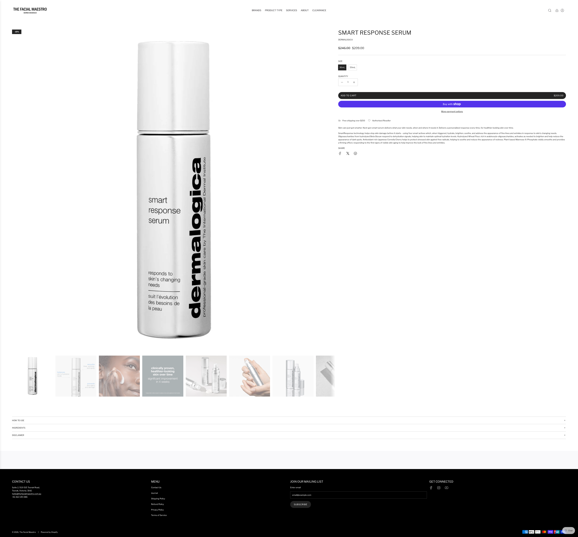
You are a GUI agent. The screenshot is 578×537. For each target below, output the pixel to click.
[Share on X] (347, 154)
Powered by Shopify (49, 532)
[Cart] (557, 10)
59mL (353, 67)
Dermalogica (345, 39)
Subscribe (300, 504)
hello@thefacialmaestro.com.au (26, 494)
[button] (15, 191)
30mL (342, 67)
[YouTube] (446, 487)
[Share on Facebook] (340, 154)
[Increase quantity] (354, 82)
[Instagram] (438, 487)
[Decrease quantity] (342, 82)
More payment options (452, 111)
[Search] (549, 10)
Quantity (343, 76)
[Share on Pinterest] (355, 154)
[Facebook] (431, 487)
